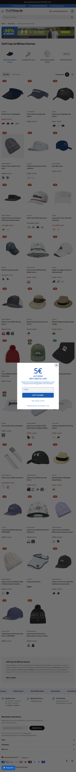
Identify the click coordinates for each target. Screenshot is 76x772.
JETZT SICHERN (38, 395)
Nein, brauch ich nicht (38, 401)
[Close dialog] (56, 365)
